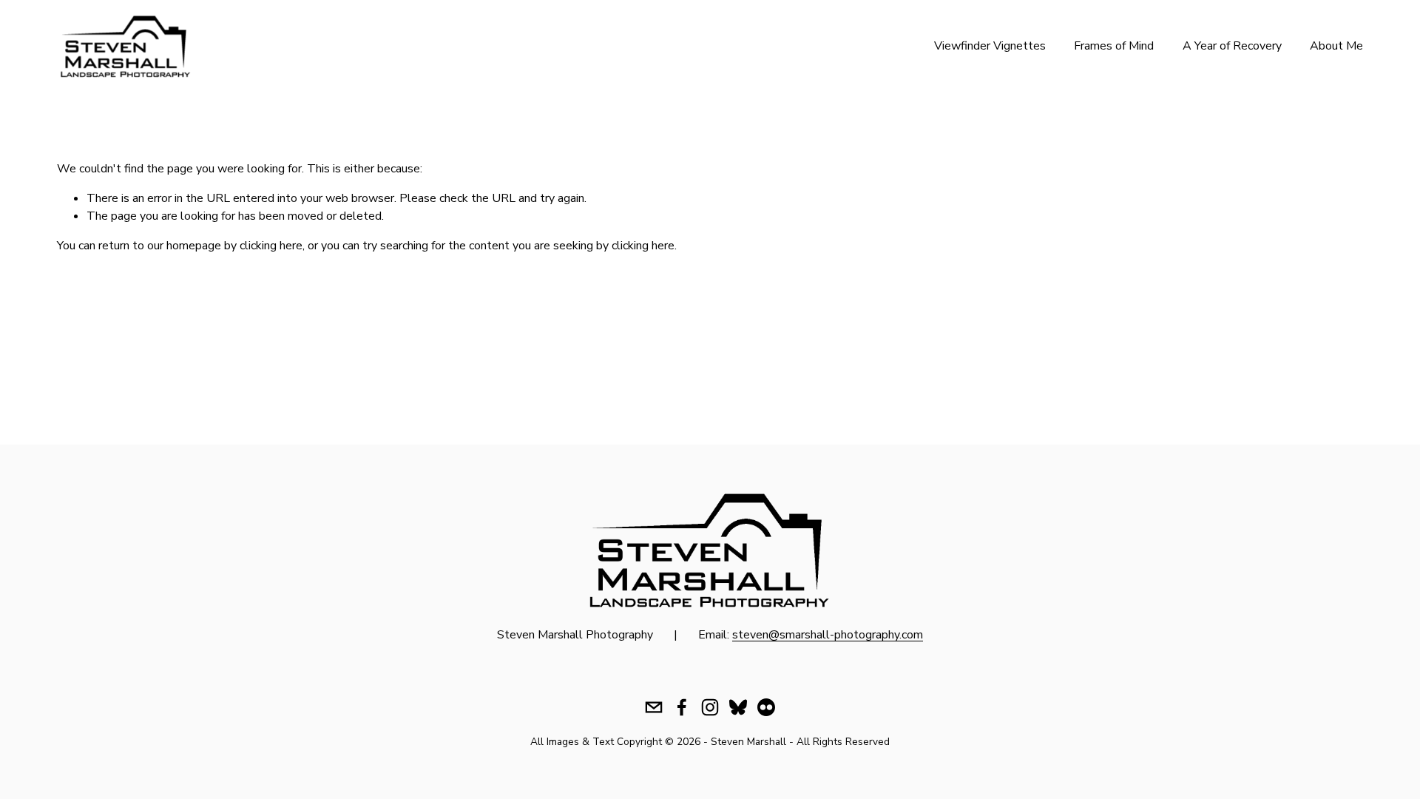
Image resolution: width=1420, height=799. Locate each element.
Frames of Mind (1114, 46)
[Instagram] (710, 707)
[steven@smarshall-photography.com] (654, 707)
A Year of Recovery (1232, 46)
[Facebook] (682, 707)
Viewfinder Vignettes (990, 46)
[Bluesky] (738, 707)
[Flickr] (766, 707)
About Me (1336, 46)
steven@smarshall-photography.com (827, 635)
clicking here (271, 245)
